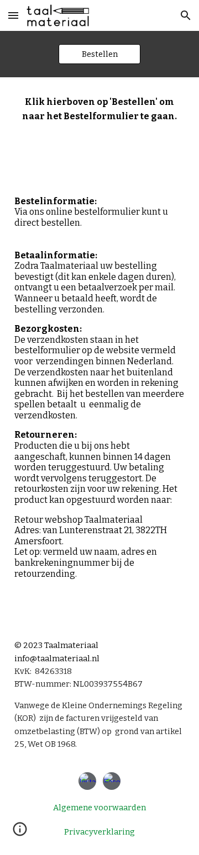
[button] (13, 15)
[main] (99, 348)
